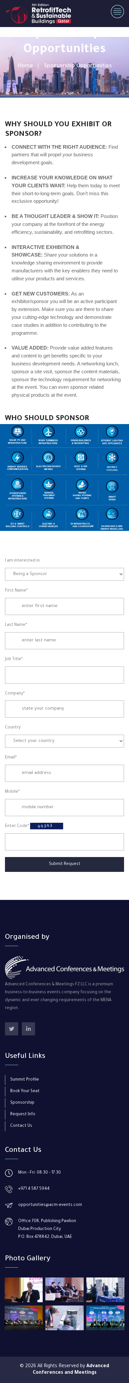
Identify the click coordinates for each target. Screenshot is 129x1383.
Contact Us (21, 1126)
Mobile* (12, 792)
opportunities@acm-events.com (50, 1205)
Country (13, 727)
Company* (15, 694)
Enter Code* (17, 826)
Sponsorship (22, 1103)
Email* (11, 757)
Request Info (22, 1114)
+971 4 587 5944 (34, 1189)
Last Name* (16, 625)
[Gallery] (24, 1289)
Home (25, 66)
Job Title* (14, 659)
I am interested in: (23, 561)
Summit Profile (24, 1080)
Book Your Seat (25, 1091)
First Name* (16, 591)
